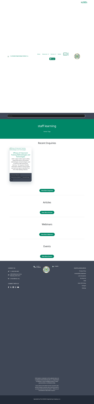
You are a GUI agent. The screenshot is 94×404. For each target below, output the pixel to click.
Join (65, 54)
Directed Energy (25, 177)
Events (59, 54)
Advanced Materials (15, 175)
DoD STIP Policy (82, 283)
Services (53, 54)
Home (45, 131)
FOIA (85, 280)
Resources (44, 54)
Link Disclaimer (82, 276)
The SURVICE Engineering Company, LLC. (50, 399)
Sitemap (84, 288)
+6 (11, 179)
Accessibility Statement (80, 273)
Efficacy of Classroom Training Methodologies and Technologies (20, 155)
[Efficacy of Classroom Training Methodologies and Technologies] (21, 148)
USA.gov (84, 285)
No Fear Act (83, 278)
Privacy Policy (82, 271)
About (38, 54)
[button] (48, 54)
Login (53, 59)
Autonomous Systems (16, 177)
